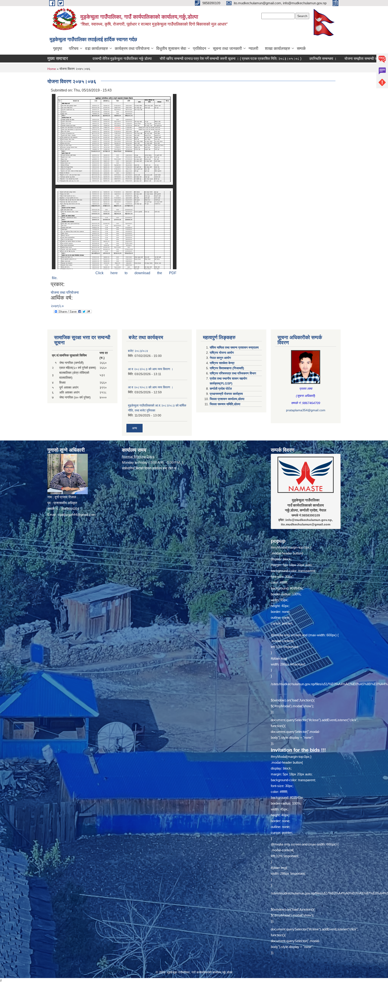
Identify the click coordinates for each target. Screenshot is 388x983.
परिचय (73, 48)
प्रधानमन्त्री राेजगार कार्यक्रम (226, 394)
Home (51, 69)
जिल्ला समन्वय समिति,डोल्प (225, 404)
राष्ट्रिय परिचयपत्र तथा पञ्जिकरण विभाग (233, 373)
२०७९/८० (57, 306)
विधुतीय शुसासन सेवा (171, 48)
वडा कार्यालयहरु (96, 48)
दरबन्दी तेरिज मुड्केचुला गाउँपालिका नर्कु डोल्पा (76, 58)
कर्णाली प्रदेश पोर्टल (221, 388)
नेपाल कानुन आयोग (220, 358)
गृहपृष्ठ (57, 48)
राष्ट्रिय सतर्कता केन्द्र (222, 363)
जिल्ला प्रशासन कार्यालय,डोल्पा (227, 399)
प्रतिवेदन (199, 48)
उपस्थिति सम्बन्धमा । (277, 58)
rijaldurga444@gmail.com (77, 514)
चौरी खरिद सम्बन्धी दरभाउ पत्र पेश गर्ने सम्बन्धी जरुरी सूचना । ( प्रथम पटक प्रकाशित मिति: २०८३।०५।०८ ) (185, 58)
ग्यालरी (253, 48)
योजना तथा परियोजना (65, 292)
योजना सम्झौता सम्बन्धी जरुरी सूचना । (323, 58)
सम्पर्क (301, 48)
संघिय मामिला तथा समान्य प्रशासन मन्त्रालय (234, 347)
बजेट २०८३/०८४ (138, 351)
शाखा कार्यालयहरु (277, 48)
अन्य (134, 428)
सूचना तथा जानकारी (227, 48)
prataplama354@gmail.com (305, 410)
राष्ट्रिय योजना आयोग (222, 352)
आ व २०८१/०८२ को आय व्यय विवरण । (150, 387)
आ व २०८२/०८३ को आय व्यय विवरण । (150, 369)
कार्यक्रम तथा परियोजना (132, 48)
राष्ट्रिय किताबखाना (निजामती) (227, 368)
